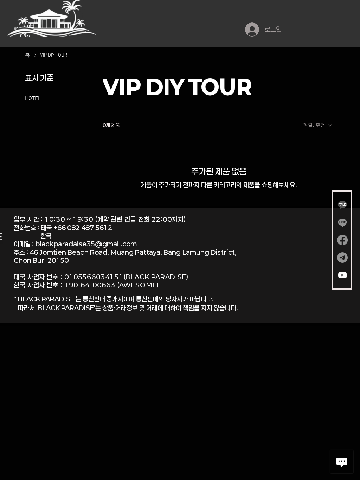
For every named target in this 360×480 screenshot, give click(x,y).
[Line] (342, 222)
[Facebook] (342, 240)
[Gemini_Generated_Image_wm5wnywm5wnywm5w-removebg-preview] (342, 205)
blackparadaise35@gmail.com (86, 244)
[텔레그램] (342, 257)
